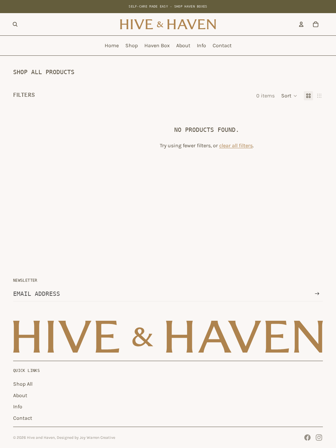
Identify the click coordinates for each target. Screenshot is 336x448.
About (20, 395)
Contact (22, 418)
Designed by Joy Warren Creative (86, 437)
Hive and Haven (41, 437)
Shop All (22, 384)
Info (17, 406)
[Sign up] (317, 293)
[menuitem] (112, 45)
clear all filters (236, 145)
